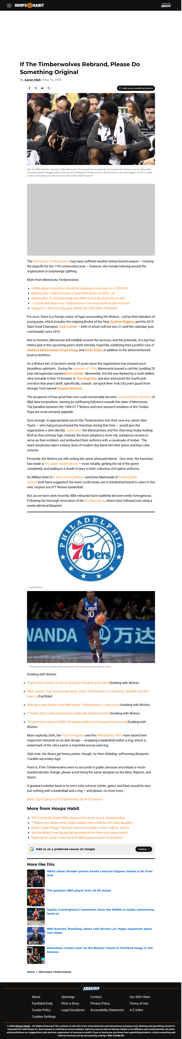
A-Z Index (136, 1010)
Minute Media (22, 1026)
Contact (96, 997)
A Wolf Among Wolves (68, 477)
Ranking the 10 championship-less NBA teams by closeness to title (78, 298)
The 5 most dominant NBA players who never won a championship (78, 818)
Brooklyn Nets (95, 500)
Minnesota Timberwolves (51, 261)
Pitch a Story (70, 1003)
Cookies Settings (44, 1016)
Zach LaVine (68, 326)
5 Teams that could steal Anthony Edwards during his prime (69, 713)
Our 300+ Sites (140, 997)
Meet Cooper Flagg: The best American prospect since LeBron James (80, 827)
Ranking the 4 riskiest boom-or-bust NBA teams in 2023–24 (73, 293)
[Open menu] (9, 5)
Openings (68, 997)
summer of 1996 (85, 368)
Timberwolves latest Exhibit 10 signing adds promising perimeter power (77, 722)
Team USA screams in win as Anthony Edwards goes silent (68, 683)
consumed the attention (134, 397)
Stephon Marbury (69, 388)
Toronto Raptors (73, 735)
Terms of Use (139, 1003)
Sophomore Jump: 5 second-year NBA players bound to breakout (77, 837)
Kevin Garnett (74, 373)
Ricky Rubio (93, 350)
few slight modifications (61, 464)
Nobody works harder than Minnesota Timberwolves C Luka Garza (74, 705)
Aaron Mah (33, 79)
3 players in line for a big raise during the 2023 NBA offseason (74, 308)
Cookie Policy (41, 1010)
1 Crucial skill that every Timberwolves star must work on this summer (80, 303)
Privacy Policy (100, 1003)
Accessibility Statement (107, 1010)
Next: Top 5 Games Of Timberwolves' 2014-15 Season (65, 799)
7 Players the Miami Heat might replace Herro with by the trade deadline (82, 823)
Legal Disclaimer (73, 1010)
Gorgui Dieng (68, 350)
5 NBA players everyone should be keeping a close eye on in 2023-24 (79, 288)
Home (31, 971)
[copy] (48, 88)
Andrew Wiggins (122, 321)
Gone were (74, 430)
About (36, 997)
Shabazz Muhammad (42, 350)
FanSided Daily (42, 1003)
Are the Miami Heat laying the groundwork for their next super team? (79, 832)
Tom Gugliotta (86, 378)
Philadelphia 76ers (110, 735)
